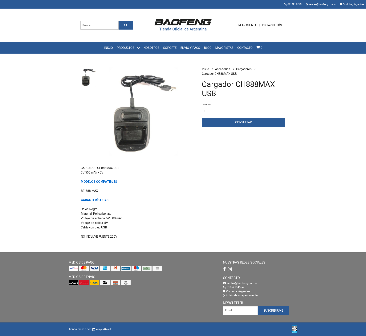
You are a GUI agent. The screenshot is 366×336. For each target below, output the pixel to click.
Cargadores (244, 69)
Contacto (245, 48)
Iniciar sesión (272, 25)
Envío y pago (190, 48)
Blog (207, 48)
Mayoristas (224, 48)
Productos (126, 48)
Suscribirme (273, 310)
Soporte (170, 48)
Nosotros (151, 48)
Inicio (108, 48)
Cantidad (206, 104)
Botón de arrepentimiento (241, 295)
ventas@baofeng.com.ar (241, 283)
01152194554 (235, 287)
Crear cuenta (247, 25)
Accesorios (223, 69)
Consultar (243, 122)
